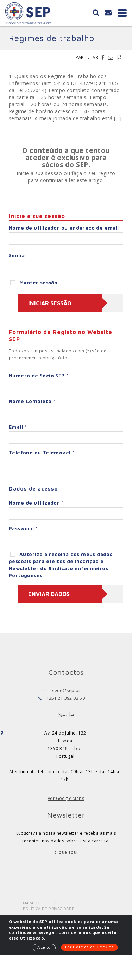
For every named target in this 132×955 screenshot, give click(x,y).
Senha (17, 255)
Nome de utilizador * (36, 503)
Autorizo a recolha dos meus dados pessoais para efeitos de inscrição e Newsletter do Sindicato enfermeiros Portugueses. (60, 564)
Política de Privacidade (49, 908)
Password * (23, 528)
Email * (18, 427)
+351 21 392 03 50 (65, 698)
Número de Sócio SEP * (38, 375)
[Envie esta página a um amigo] (111, 57)
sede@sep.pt (66, 690)
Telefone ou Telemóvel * (41, 452)
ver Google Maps (66, 798)
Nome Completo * (32, 401)
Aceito (44, 947)
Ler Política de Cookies (89, 946)
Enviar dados (49, 594)
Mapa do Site (37, 902)
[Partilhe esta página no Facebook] (103, 57)
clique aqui (65, 852)
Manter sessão (38, 283)
